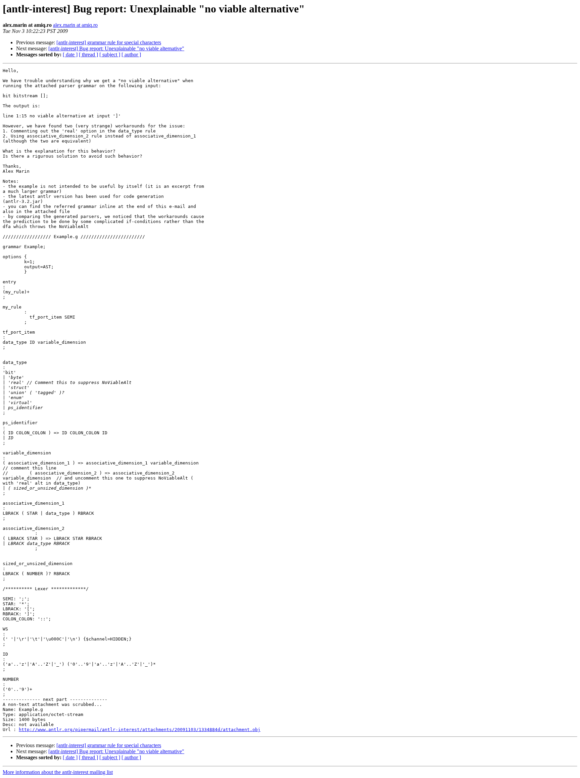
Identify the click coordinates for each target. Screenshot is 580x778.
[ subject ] (109, 54)
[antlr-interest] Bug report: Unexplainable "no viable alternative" (116, 48)
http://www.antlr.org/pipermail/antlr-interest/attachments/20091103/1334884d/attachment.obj (139, 729)
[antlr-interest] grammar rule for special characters (108, 42)
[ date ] (70, 54)
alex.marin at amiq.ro (75, 25)
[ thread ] (88, 54)
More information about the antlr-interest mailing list (58, 772)
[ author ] (131, 54)
